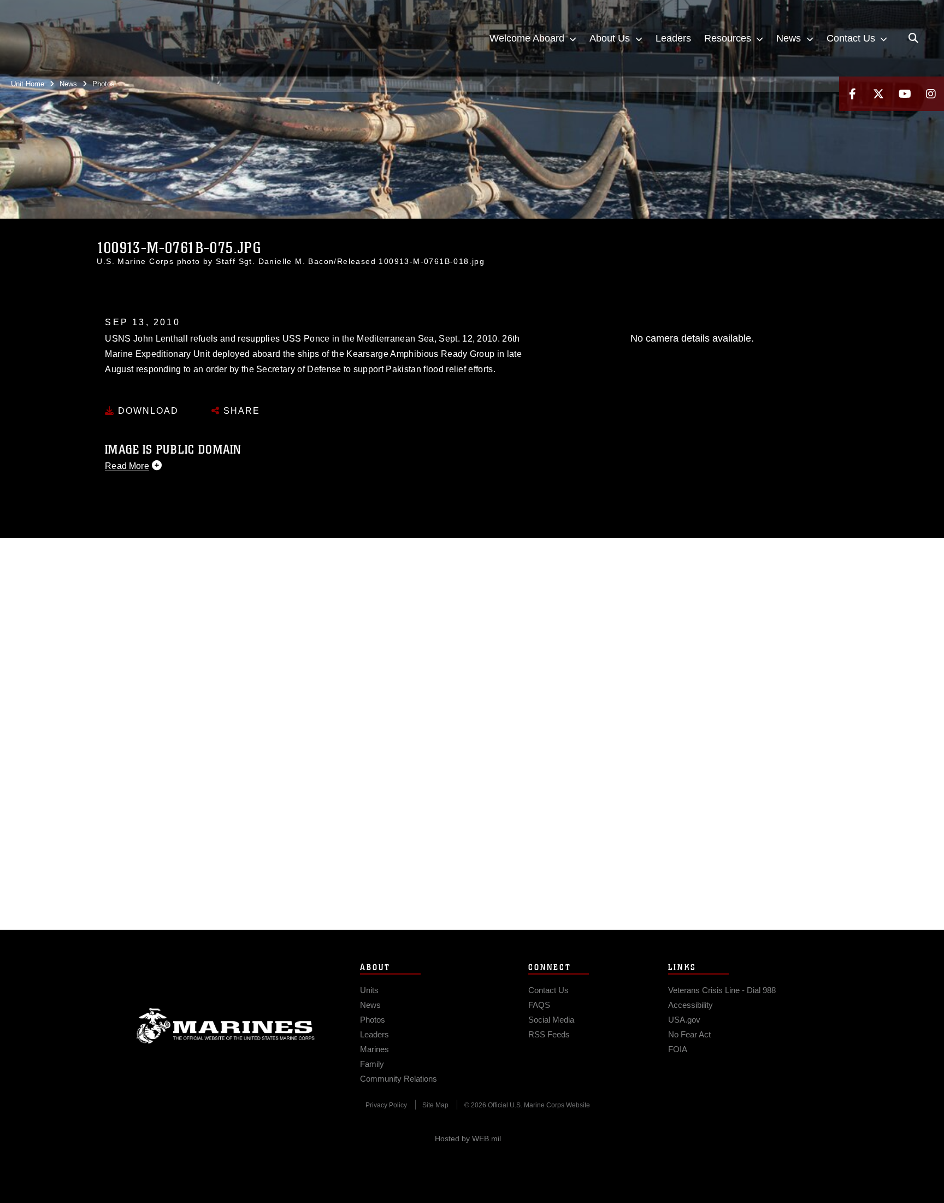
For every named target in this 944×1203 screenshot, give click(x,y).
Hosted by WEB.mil (468, 1138)
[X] (878, 94)
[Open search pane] (913, 38)
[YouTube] (905, 94)
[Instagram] (931, 94)
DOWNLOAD (147, 410)
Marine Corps (225, 1026)
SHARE (240, 410)
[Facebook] (852, 94)
